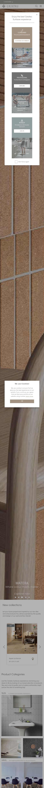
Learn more (29, 396)
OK (22, 401)
